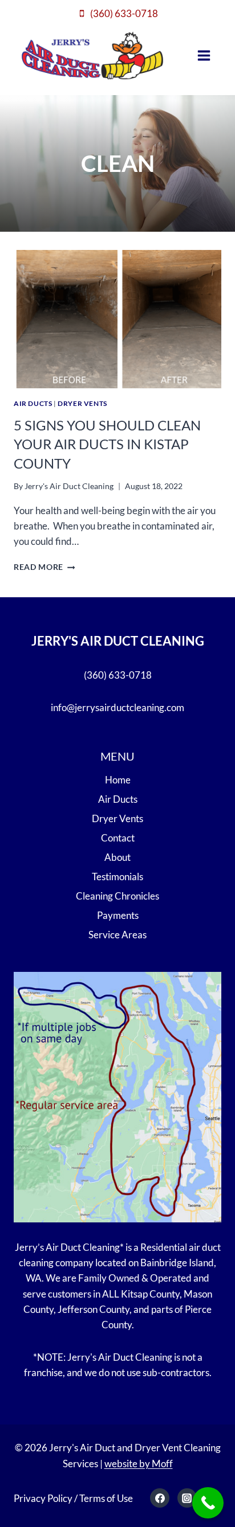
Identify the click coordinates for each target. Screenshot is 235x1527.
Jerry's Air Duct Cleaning (69, 486)
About (117, 857)
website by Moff (138, 1463)
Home (118, 780)
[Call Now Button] (208, 1502)
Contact (118, 838)
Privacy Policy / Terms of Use (73, 1498)
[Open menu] (204, 55)
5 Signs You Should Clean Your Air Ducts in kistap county (107, 444)
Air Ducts (33, 403)
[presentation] (117, 319)
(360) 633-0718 (118, 675)
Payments (118, 915)
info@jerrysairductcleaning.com (117, 707)
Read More (44, 567)
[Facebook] (159, 1498)
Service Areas (117, 935)
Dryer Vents (82, 403)
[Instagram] (187, 1498)
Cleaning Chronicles (117, 896)
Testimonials (117, 876)
